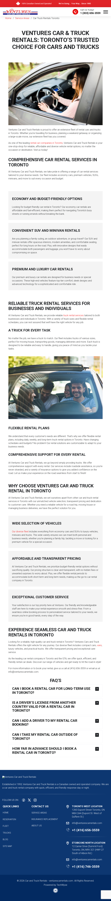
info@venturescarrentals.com (87, 823)
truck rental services (73, 315)
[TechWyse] (55, 892)
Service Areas (22, 18)
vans (99, 645)
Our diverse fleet (20, 531)
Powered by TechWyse (55, 885)
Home (8, 18)
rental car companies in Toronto (46, 143)
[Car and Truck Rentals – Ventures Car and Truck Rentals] (20, 9)
